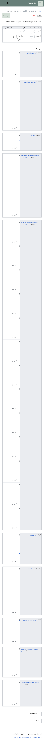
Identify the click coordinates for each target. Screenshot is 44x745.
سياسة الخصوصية (37, 737)
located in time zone (29, 620)
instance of (32, 535)
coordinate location (30, 82)
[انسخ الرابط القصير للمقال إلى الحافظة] (40, 11)
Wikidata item (31, 53)
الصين (19, 140)
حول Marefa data (26, 737)
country (33, 135)
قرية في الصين (19, 546)
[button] (40, 3)
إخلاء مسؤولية (17, 737)
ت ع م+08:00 (19, 629)
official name (32, 569)
